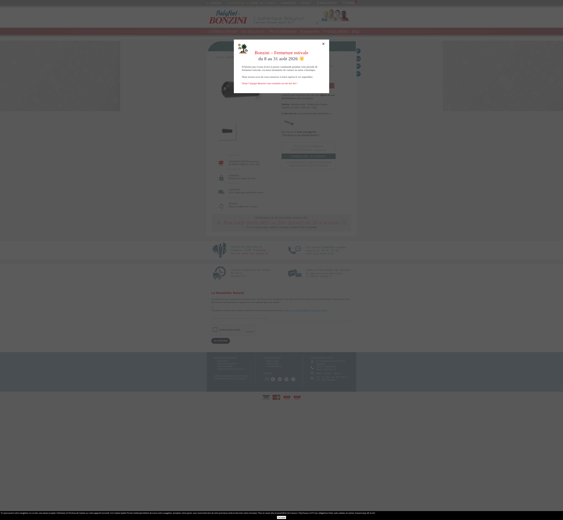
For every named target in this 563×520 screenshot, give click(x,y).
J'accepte (281, 517)
